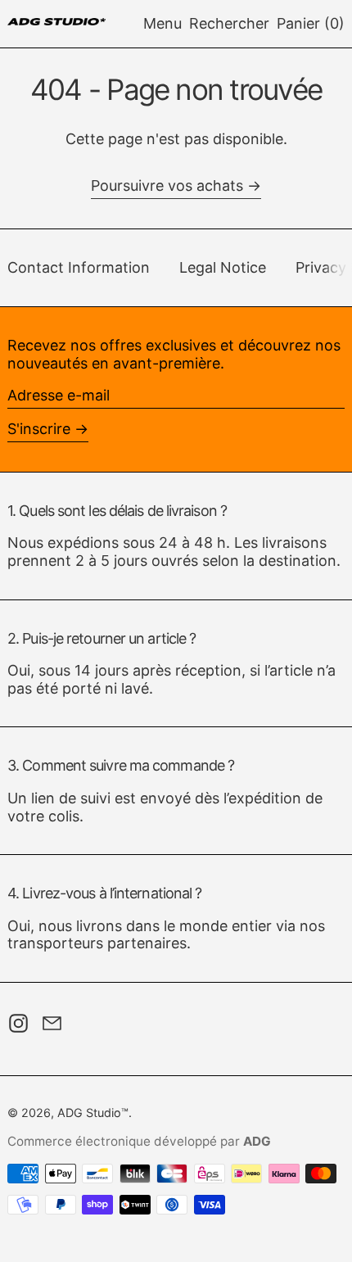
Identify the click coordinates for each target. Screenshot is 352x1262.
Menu (162, 23)
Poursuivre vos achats (167, 185)
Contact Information (78, 267)
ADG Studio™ (93, 1113)
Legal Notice (222, 267)
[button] (229, 23)
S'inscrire (38, 428)
